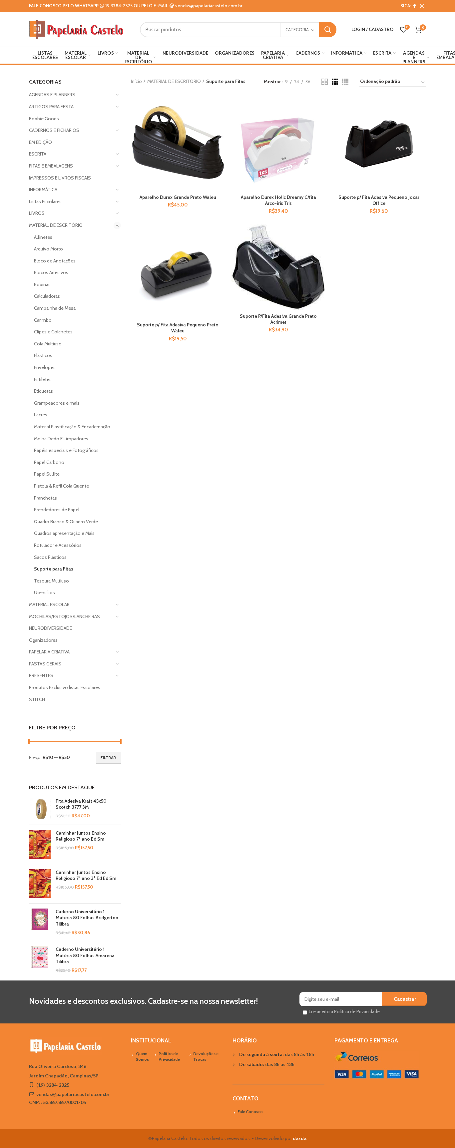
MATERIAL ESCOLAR (49, 604)
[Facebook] (414, 6)
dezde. (300, 1138)
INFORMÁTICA (43, 189)
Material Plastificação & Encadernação (72, 427)
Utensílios (44, 592)
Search (327, 29)
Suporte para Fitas (53, 569)
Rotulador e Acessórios (58, 545)
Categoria (297, 29)
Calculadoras (47, 296)
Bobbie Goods (44, 119)
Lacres (40, 415)
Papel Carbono (49, 462)
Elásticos (43, 355)
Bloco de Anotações (55, 261)
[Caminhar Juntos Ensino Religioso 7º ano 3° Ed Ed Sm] (40, 883)
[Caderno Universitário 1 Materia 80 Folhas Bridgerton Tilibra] (40, 922)
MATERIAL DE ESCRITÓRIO (56, 225)
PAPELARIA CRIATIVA (49, 652)
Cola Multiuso (48, 344)
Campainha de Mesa (55, 308)
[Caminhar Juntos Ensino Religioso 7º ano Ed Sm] (40, 844)
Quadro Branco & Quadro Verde (66, 522)
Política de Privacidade (169, 1056)
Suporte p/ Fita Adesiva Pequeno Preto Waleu (178, 328)
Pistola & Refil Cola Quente (61, 486)
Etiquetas (43, 391)
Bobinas (42, 284)
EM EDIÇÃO (40, 142)
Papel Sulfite (47, 474)
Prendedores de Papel (56, 510)
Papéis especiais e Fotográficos (66, 450)
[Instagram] (422, 6)
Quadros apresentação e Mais (64, 533)
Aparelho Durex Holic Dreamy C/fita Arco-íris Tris (278, 200)
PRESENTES (41, 675)
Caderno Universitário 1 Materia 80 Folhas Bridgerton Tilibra (87, 918)
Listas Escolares (45, 201)
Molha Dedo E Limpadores (61, 439)
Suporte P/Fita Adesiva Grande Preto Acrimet (278, 319)
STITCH (37, 699)
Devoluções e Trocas (206, 1056)
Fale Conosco (250, 1111)
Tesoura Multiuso (51, 581)
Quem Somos (142, 1056)
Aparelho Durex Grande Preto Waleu (178, 197)
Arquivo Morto (48, 249)
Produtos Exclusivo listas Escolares (64, 687)
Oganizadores (43, 640)
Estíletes (43, 379)
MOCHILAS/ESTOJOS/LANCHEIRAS (64, 616)
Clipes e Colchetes (53, 332)
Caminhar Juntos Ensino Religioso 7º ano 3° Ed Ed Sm (86, 875)
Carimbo (43, 320)
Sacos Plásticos (50, 557)
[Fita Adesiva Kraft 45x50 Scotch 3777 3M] (40, 809)
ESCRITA (37, 154)
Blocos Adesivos (51, 272)
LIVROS (37, 213)
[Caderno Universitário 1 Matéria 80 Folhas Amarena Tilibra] (40, 959)
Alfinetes (43, 237)
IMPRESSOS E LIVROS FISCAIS (60, 178)
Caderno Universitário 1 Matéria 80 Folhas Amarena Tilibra (85, 955)
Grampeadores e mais (57, 403)
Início (136, 81)
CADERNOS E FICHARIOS (54, 130)
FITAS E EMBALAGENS (51, 166)
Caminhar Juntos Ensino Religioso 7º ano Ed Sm (81, 836)
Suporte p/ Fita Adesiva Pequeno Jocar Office (378, 200)
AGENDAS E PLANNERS (52, 95)
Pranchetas (45, 498)
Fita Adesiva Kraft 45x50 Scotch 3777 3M (81, 804)
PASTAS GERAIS (45, 664)
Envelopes (45, 367)
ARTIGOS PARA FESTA (51, 107)
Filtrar (108, 757)
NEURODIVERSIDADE (50, 628)
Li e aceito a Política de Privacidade (344, 1011)
